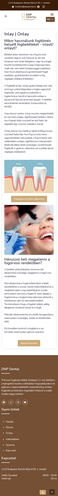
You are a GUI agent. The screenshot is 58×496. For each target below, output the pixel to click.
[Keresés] (5, 17)
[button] (52, 14)
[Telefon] (43, 492)
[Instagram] (43, 6)
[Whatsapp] (10, 402)
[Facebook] (38, 6)
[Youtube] (25, 402)
